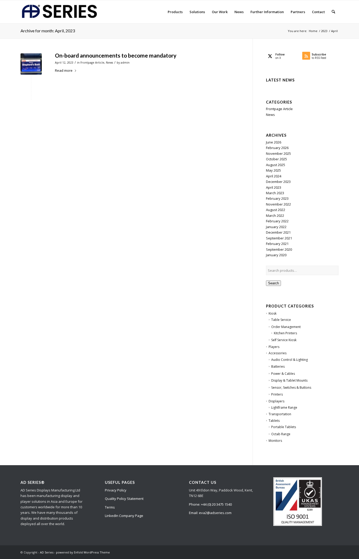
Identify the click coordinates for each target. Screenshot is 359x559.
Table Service (281, 319)
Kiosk (272, 313)
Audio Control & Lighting (289, 359)
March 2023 (275, 193)
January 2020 (276, 255)
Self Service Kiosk (283, 340)
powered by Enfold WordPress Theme (83, 552)
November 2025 (278, 153)
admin (125, 62)
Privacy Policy (115, 490)
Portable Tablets (283, 427)
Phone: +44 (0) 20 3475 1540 (210, 504)
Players (274, 347)
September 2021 (279, 238)
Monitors (275, 440)
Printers (277, 394)
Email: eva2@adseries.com (210, 512)
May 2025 (273, 170)
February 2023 (277, 198)
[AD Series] (59, 11)
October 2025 (276, 159)
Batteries (278, 366)
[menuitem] (175, 11)
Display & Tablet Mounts (289, 380)
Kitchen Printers (285, 333)
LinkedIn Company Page (124, 515)
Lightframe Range (284, 407)
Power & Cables (283, 373)
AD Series (46, 552)
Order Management (286, 327)
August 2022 (275, 209)
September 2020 (279, 249)
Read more (64, 70)
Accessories (277, 353)
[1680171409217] (31, 64)
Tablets (274, 420)
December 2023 (278, 181)
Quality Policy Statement (124, 498)
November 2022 (278, 204)
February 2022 (277, 221)
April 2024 (273, 176)
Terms (110, 507)
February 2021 (277, 243)
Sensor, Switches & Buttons (291, 387)
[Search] (333, 11)
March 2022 (275, 215)
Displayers (276, 401)
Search (273, 283)
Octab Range (280, 434)
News (109, 62)
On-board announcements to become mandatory (115, 55)
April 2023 (273, 187)
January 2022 (276, 226)
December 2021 (278, 232)
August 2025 (275, 164)
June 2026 (273, 142)
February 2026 (277, 147)
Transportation (280, 414)
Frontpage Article (92, 62)
